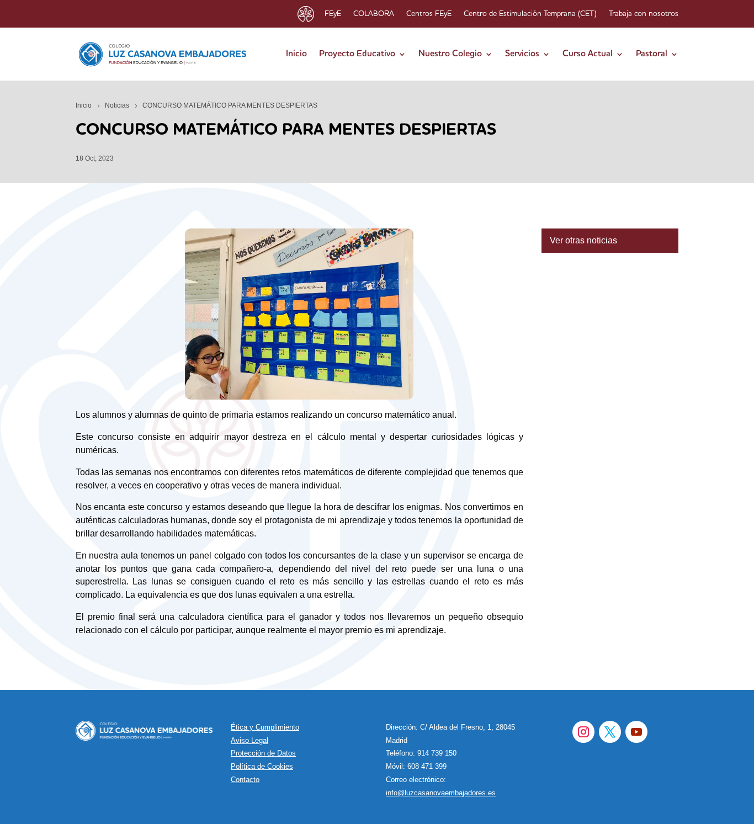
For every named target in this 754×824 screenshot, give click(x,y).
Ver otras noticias (583, 240)
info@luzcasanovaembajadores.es (441, 793)
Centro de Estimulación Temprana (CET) (530, 14)
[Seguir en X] (610, 732)
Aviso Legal (249, 740)
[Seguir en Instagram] (583, 732)
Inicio (296, 54)
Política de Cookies (262, 766)
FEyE (333, 14)
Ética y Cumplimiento (265, 727)
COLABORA (373, 14)
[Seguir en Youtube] (636, 732)
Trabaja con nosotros (643, 14)
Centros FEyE (429, 14)
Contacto (245, 779)
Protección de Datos (263, 753)
